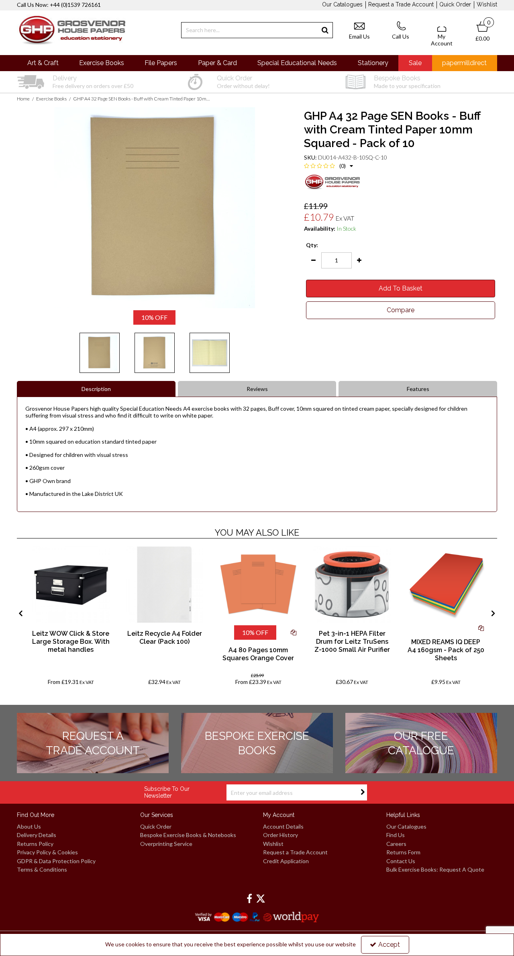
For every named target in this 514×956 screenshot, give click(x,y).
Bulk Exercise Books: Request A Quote (435, 869)
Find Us (395, 834)
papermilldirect (464, 63)
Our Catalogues (342, 4)
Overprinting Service (166, 843)
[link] (249, 899)
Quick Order (455, 4)
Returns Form (403, 852)
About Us (29, 826)
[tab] (96, 389)
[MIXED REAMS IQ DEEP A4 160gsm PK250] (446, 584)
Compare (400, 310)
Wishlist (487, 4)
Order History (280, 834)
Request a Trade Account (401, 4)
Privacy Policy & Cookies (47, 852)
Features (418, 388)
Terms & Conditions (42, 869)
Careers (396, 843)
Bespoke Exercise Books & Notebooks (188, 834)
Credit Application (286, 861)
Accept (389, 944)
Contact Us (400, 861)
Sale (415, 63)
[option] (93, 82)
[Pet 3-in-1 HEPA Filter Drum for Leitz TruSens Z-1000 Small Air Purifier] (352, 584)
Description (96, 388)
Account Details (283, 826)
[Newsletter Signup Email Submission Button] (363, 792)
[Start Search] (325, 30)
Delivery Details (36, 834)
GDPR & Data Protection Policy (56, 861)
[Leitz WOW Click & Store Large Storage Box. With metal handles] (71, 584)
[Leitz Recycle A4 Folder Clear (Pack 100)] (164, 584)
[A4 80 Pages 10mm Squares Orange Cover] (258, 584)
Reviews (257, 388)
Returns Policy (35, 843)
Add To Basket (400, 288)
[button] (328, 165)
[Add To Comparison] (293, 632)
